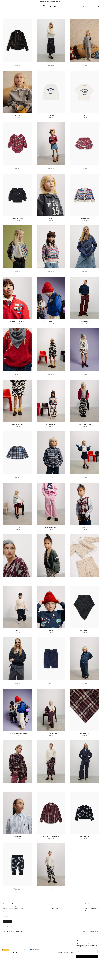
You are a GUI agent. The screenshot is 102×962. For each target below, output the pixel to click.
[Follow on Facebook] (4, 926)
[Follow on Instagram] (7, 926)
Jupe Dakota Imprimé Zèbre (17, 424)
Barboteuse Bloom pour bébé (18, 167)
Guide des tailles (88, 904)
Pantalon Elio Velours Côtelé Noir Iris (84, 682)
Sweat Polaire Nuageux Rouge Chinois (18, 321)
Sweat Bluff (51, 218)
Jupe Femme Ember (51, 785)
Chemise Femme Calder (84, 270)
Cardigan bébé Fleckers (84, 836)
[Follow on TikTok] (15, 926)
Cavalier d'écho (17, 630)
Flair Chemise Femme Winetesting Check (51, 836)
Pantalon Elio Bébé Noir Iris (51, 682)
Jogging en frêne (84, 64)
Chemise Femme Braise (17, 785)
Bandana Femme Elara (84, 630)
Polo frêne (17, 115)
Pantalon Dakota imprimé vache (50, 424)
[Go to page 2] (59, 894)
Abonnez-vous (86, 956)
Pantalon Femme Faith (84, 785)
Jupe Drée (18, 527)
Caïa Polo (51, 270)
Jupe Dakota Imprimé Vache (84, 373)
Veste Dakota (51, 373)
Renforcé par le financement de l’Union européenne (67, 952)
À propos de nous (54, 908)
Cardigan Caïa (18, 270)
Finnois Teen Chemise (17, 836)
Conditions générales (89, 910)
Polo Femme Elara (17, 682)
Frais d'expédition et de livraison (92, 908)
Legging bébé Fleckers (17, 888)
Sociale (52, 910)
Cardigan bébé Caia (84, 218)
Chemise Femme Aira (17, 64)
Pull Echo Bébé (84, 579)
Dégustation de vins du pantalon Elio (51, 733)
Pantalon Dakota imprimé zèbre (84, 424)
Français (83, 6)
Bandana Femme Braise (84, 733)
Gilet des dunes (84, 527)
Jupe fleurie (84, 167)
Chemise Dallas (51, 476)
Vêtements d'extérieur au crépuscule (51, 579)
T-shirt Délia (84, 476)
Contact (52, 904)
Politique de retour (89, 906)
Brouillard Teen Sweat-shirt (51, 888)
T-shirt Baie (84, 115)
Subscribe (7, 921)
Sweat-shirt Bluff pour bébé (17, 218)
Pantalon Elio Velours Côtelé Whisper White (17, 733)
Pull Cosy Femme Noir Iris (84, 321)
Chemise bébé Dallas (17, 476)
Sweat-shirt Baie (51, 115)
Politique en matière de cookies (91, 913)
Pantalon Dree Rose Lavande (51, 527)
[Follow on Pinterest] (11, 926)
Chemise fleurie (51, 167)
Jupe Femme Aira (50, 64)
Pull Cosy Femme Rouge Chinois (17, 373)
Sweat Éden (51, 630)
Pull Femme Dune (17, 579)
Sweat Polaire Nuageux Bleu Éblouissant (51, 321)
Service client (53, 906)
